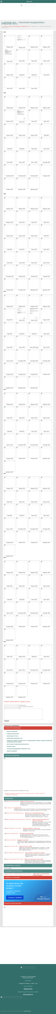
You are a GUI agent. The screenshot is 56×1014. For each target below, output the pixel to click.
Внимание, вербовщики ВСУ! (27, 833)
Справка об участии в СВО (25, 846)
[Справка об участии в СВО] (11, 846)
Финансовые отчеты (12, 736)
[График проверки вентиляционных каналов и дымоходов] (18, 819)
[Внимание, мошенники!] (10, 840)
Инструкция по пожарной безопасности (18, 744)
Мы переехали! (17, 807)
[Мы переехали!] (8, 808)
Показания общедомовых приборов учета (19, 26)
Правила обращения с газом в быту (31, 828)
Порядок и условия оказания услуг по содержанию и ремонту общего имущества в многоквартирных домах (29, 741)
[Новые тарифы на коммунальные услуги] (14, 852)
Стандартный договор (13, 733)
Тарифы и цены (11, 746)
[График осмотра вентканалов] (12, 801)
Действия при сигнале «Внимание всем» (34, 813)
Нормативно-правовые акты (14, 738)
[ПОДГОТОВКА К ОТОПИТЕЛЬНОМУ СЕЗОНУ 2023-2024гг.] (18, 874)
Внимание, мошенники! (22, 840)
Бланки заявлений (12, 751)
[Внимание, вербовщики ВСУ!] (12, 833)
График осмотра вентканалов (27, 801)
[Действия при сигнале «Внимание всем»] (14, 813)
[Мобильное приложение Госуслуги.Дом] (14, 859)
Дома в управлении (12, 731)
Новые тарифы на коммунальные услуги (35, 852)
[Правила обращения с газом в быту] (13, 828)
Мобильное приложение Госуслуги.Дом (34, 859)
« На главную (4, 26)
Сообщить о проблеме (15, 897)
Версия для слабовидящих (12, 725)
